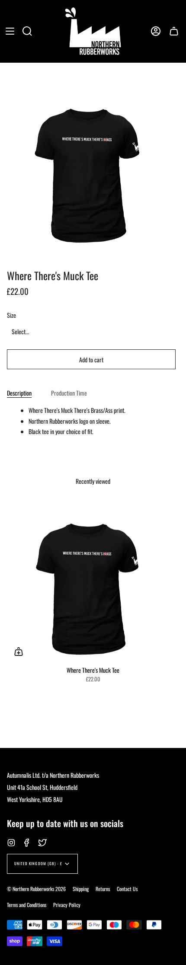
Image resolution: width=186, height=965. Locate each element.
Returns (103, 888)
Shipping (81, 888)
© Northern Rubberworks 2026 (36, 888)
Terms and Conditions (26, 904)
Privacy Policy (66, 904)
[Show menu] (10, 31)
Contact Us (127, 888)
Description (19, 392)
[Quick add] (18, 651)
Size (11, 315)
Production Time (69, 392)
